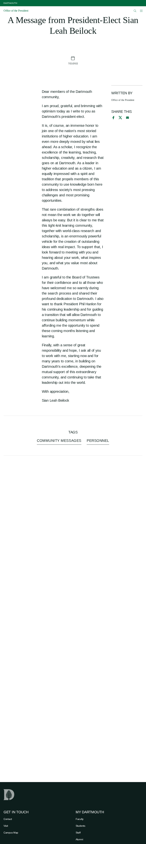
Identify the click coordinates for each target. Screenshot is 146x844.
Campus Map (11, 832)
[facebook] (112, 117)
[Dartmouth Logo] (10, 3)
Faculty (80, 819)
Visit (6, 825)
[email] (127, 118)
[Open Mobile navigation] (141, 10)
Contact (8, 819)
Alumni (79, 839)
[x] (120, 117)
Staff (78, 832)
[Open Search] (135, 10)
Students (80, 825)
